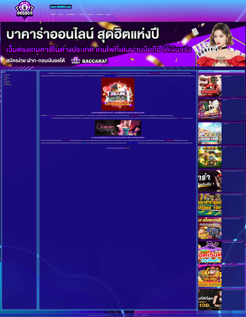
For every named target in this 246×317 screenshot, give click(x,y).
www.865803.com (61, 6)
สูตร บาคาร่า (91, 14)
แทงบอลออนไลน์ (7, 84)
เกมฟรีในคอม (225, 123)
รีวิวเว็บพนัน (6, 78)
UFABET (53, 14)
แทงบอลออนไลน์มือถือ (227, 76)
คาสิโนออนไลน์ (7, 75)
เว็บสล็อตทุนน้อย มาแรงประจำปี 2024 (230, 266)
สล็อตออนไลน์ (7, 81)
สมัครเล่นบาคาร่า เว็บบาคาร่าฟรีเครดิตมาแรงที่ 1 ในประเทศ (233, 171)
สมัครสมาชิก (100, 14)
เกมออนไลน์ (6, 83)
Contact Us (126, 315)
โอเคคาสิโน (225, 99)
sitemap (108, 14)
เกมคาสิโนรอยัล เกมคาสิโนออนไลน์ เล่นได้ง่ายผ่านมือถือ (232, 289)
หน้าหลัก (61, 14)
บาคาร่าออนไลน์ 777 (71, 14)
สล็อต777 (225, 147)
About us (135, 315)
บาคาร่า (5, 76)
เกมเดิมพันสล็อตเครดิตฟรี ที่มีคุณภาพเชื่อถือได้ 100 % (233, 242)
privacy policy (145, 315)
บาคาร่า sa (81, 14)
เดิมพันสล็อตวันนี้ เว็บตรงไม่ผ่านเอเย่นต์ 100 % (231, 218)
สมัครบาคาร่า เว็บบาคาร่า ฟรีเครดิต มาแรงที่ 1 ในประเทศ (233, 194)
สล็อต (5, 79)
